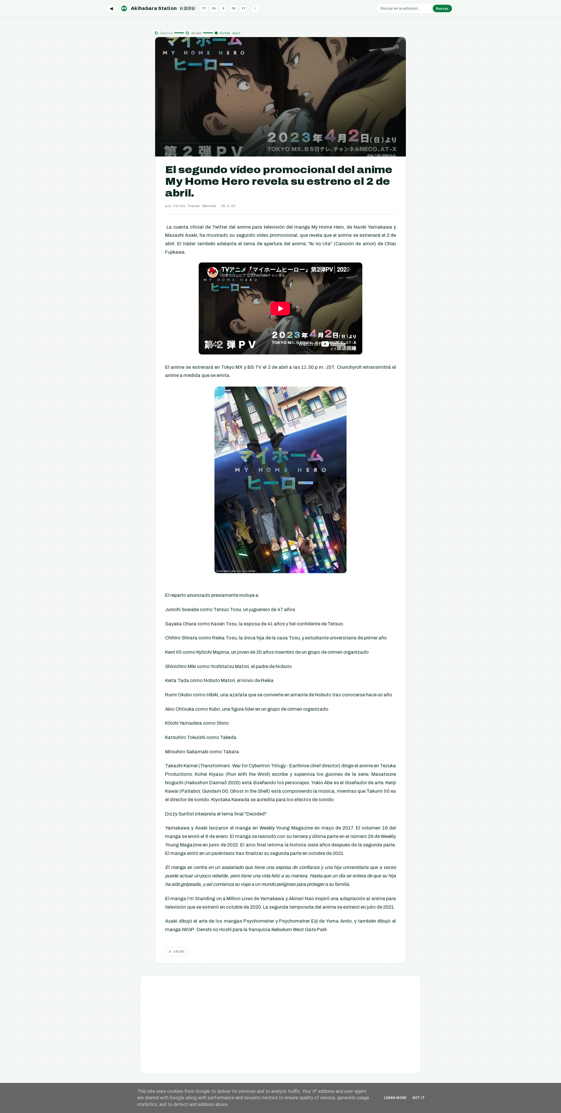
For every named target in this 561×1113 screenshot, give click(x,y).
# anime (177, 951)
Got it (418, 1098)
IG (213, 8)
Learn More (395, 1098)
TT (203, 8)
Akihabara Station (158, 8)
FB (233, 8)
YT (243, 8)
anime (196, 33)
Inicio (166, 33)
